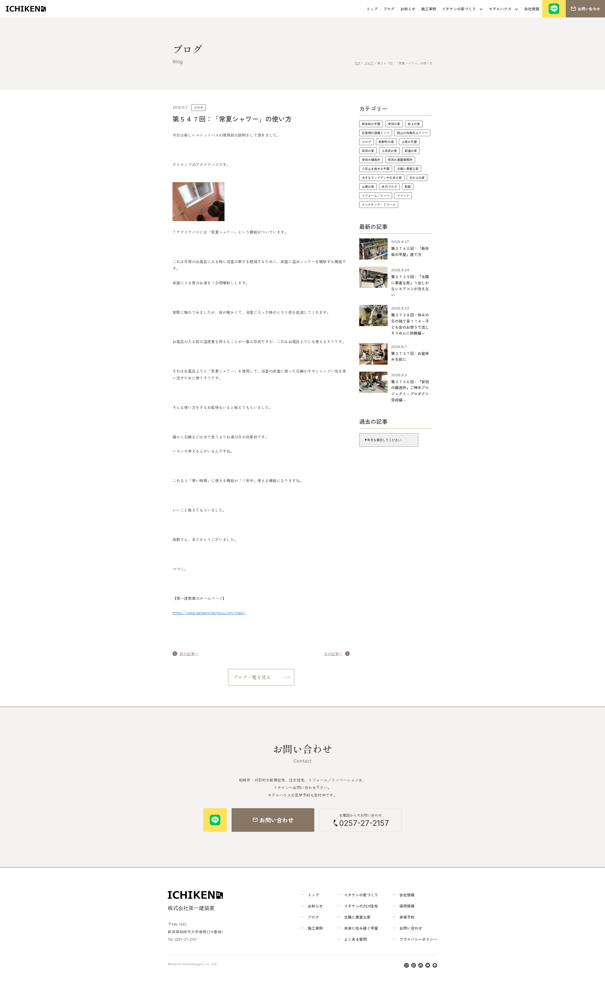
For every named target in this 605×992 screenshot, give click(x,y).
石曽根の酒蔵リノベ (375, 132)
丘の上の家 (417, 177)
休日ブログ (389, 186)
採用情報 (407, 906)
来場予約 (407, 917)
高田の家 (368, 150)
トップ (372, 9)
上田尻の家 (389, 150)
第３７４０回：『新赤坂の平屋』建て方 (410, 251)
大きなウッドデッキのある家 (382, 177)
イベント (403, 195)
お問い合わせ (410, 928)
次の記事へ (333, 653)
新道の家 (411, 150)
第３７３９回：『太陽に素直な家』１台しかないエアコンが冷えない (410, 286)
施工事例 (428, 9)
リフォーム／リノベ (375, 195)
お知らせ (407, 9)
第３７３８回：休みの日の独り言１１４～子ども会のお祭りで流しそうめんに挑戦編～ (410, 324)
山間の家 (368, 186)
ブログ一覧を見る (252, 677)
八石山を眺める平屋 (375, 168)
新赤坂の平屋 (371, 124)
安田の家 (394, 124)
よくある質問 (355, 939)
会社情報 (531, 9)
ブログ (389, 9)
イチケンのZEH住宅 (361, 906)
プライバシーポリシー (418, 939)
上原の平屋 (409, 141)
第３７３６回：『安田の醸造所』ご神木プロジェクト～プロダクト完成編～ (410, 391)
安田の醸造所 (371, 159)
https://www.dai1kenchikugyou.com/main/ (209, 612)
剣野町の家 (386, 141)
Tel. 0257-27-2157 (182, 939)
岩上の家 (414, 124)
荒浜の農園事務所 (400, 159)
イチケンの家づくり (459, 9)
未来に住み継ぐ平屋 (361, 928)
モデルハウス (500, 9)
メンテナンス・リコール (379, 204)
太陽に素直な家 (408, 168)
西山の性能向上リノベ (412, 132)
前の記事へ (189, 653)
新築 (408, 186)
